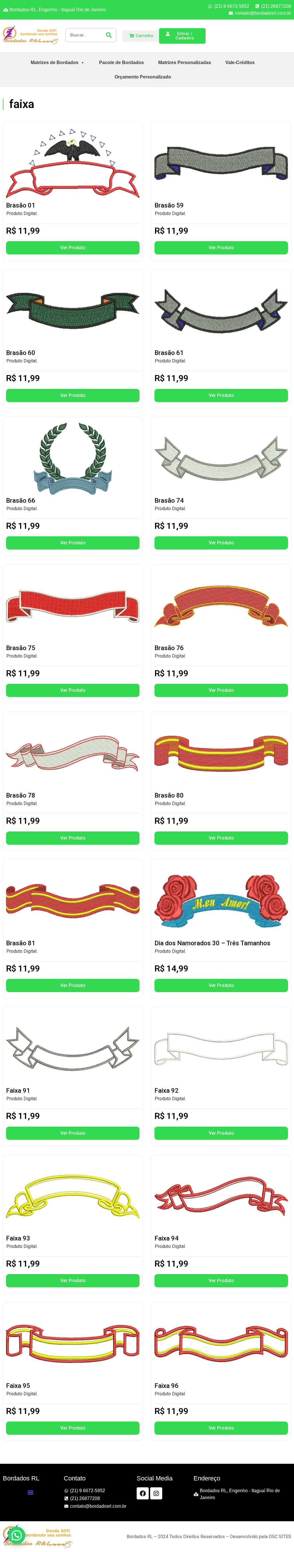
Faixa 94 (166, 1238)
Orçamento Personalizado (143, 76)
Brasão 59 (169, 205)
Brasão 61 (169, 352)
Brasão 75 (20, 648)
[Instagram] (156, 1493)
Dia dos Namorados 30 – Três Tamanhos (212, 943)
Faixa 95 (18, 1385)
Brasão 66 (20, 500)
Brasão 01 (20, 205)
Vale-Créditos (240, 62)
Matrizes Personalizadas (184, 62)
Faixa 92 (166, 1090)
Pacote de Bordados (121, 62)
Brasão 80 (169, 795)
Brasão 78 (20, 795)
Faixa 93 (18, 1238)
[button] (30, 1492)
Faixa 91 (18, 1090)
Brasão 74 (169, 500)
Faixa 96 (166, 1385)
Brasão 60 (20, 352)
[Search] (109, 35)
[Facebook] (143, 1493)
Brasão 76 (169, 648)
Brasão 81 (20, 943)
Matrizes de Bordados (54, 62)
